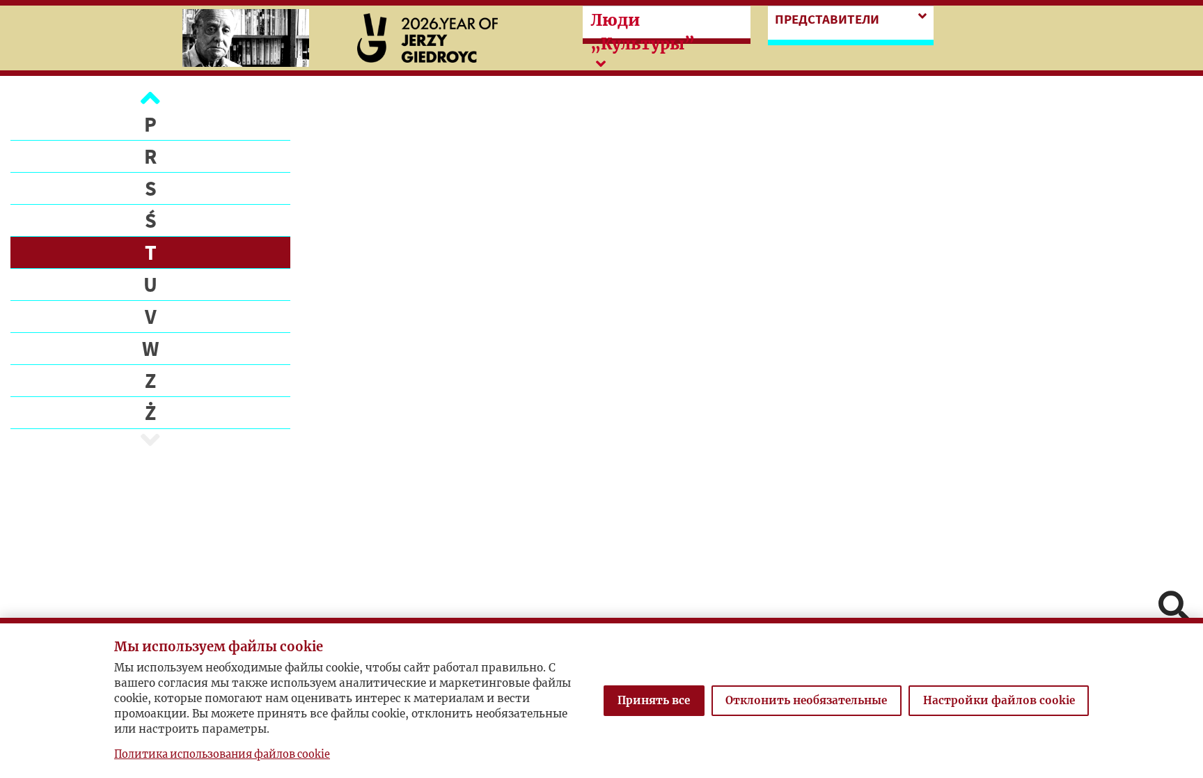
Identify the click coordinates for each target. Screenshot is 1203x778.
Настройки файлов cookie (999, 700)
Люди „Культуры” (642, 32)
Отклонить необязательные (806, 700)
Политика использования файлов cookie (222, 754)
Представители (827, 18)
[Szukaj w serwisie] (1173, 607)
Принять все (654, 700)
